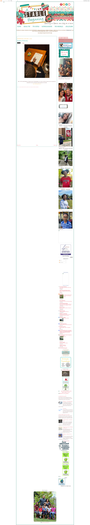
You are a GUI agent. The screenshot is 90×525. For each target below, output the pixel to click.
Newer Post (19, 145)
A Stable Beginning (65, 272)
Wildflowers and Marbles (63, 313)
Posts (61, 260)
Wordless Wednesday (22, 40)
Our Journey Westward (63, 286)
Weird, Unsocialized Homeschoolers (65, 290)
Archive (66, 37)
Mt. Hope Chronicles (63, 326)
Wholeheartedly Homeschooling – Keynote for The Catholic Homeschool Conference (65, 315)
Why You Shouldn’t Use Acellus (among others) (66, 324)
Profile (60, 37)
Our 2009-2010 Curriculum (62, 396)
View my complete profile (61, 41)
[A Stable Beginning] (66, 284)
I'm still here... (65, 408)
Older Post (55, 145)
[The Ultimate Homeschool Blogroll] (66, 356)
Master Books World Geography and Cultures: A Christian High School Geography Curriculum (66, 304)
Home (37, 145)
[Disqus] (37, 104)
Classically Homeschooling (64, 303)
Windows (65, 336)
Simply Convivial (62, 310)
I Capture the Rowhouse (63, 323)
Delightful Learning (62, 317)
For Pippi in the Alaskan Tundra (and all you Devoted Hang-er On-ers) (68, 296)
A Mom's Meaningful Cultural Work (64, 311)
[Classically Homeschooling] (65, 367)
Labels (63, 37)
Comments (61, 262)
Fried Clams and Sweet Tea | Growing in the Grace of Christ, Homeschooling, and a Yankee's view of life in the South (66, 331)
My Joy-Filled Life (62, 300)
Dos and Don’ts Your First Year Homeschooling (66, 301)
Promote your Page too (66, 285)
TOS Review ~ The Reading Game (67, 401)
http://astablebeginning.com (37, 83)
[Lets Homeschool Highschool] (65, 370)
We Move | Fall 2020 (66, 318)
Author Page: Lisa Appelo (63, 345)
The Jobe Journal (62, 342)
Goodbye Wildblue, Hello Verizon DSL (64, 414)
